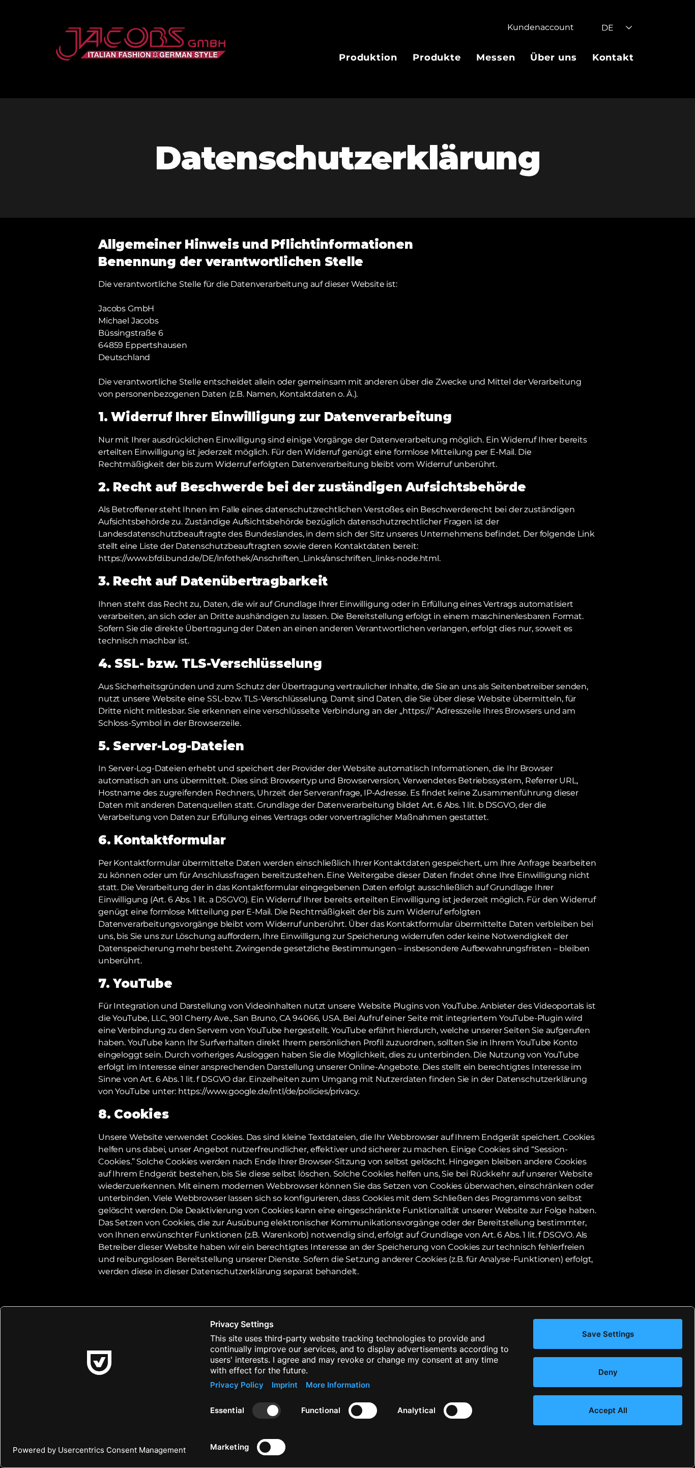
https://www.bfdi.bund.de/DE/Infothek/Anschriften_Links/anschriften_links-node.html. (269, 558)
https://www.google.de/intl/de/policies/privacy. (268, 1091)
